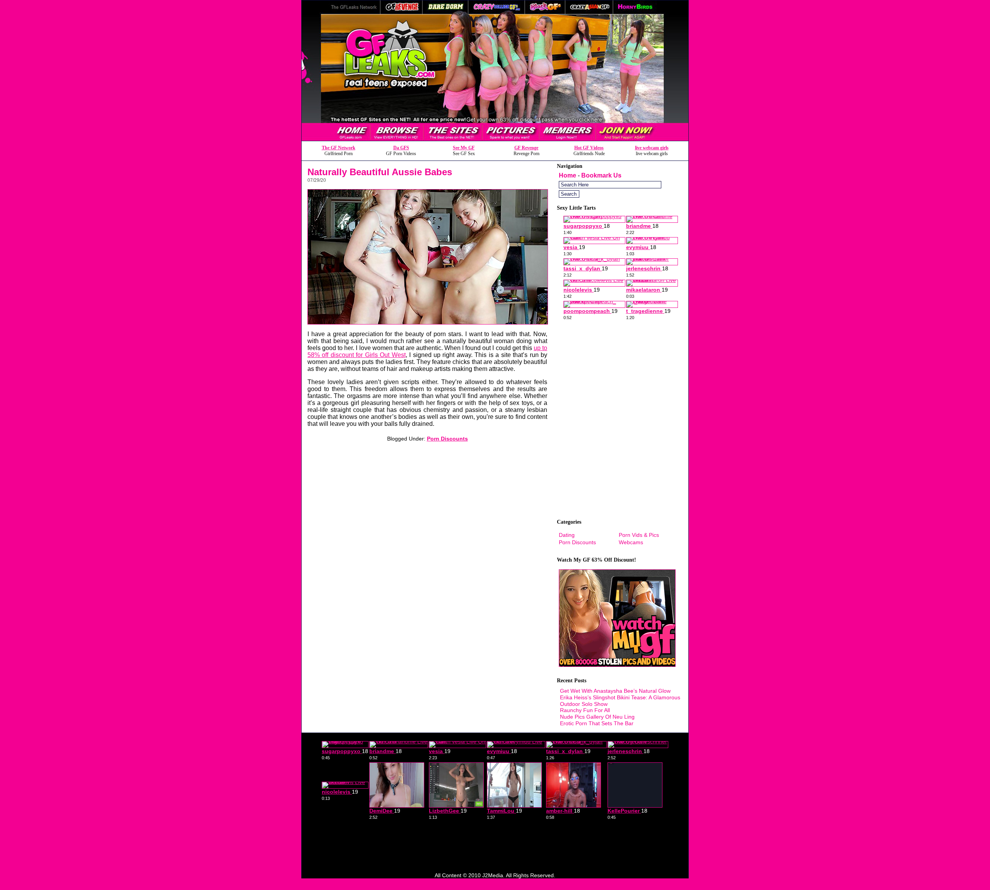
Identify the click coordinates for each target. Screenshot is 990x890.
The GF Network (338, 147)
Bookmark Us (601, 175)
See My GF (464, 147)
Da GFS (401, 147)
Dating (567, 535)
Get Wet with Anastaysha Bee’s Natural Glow (615, 691)
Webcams (631, 542)
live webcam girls (652, 147)
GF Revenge (526, 147)
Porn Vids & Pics (639, 535)
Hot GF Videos (589, 147)
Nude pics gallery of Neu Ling (597, 717)
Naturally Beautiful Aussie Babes (379, 172)
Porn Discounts (447, 439)
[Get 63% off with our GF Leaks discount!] (495, 138)
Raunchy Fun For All (585, 710)
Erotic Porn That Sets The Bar (596, 723)
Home (567, 175)
